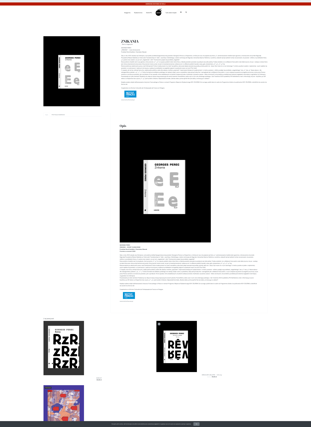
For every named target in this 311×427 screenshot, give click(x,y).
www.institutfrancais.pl (128, 100)
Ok (196, 424)
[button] (184, 12)
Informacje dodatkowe (58, 115)
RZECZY (99, 378)
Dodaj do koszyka (59, 348)
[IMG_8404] (71, 71)
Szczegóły (70, 348)
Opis (46, 115)
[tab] (46, 115)
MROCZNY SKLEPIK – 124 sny (212, 375)
